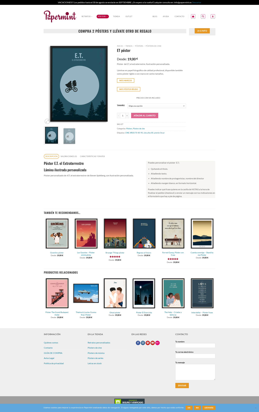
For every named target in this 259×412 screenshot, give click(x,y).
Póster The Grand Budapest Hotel (56, 313)
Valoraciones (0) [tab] (69, 156)
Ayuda (166, 16)
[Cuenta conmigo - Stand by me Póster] (202, 234)
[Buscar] (203, 16)
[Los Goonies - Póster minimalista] (86, 234)
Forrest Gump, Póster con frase (173, 253)
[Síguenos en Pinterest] (148, 343)
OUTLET (128, 16)
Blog (155, 16)
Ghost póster (115, 312)
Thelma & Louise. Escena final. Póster (86, 313)
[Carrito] (193, 16)
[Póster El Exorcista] (144, 293)
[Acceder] (213, 16)
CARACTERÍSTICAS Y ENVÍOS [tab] (92, 156)
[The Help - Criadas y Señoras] (173, 293)
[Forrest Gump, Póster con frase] (173, 234)
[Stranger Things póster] (115, 234)
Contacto (179, 16)
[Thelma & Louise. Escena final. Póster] (86, 293)
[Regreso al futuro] (144, 234)
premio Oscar (159, 133)
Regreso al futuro (144, 252)
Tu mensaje (180, 362)
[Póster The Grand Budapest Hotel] (57, 293)
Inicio (120, 46)
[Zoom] (47, 121)
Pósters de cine (153, 46)
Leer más (209, 408)
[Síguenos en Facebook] (138, 343)
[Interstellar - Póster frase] (202, 293)
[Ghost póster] (115, 293)
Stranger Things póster (114, 252)
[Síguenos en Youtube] (152, 343)
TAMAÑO (121, 105)
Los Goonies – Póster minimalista (86, 253)
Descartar (196, 2)
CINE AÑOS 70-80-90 (134, 133)
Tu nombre (179, 341)
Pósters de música (96, 353)
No (197, 408)
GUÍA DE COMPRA (53, 353)
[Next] (108, 84)
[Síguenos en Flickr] (157, 343)
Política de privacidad (54, 363)
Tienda (116, 16)
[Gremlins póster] (57, 234)
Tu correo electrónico (184, 352)
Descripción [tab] (51, 156)
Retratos (86, 16)
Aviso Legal (49, 358)
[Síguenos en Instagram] (143, 343)
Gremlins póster (57, 252)
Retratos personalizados (99, 342)
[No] (255, 408)
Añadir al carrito (145, 115)
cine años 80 (148, 133)
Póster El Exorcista (144, 312)
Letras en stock (95, 363)
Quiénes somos (51, 342)
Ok (189, 408)
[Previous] (48, 84)
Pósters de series (95, 358)
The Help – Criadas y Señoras (173, 313)
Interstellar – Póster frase (202, 312)
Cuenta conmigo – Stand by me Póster (202, 253)
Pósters (102, 16)
